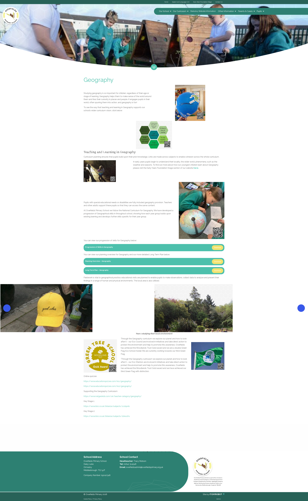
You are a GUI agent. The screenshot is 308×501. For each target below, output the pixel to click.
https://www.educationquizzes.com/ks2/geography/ (108, 386)
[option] (98, 438)
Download (217, 247)
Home (166, 2)
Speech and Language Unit (180, 2)
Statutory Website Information (203, 11)
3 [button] (151, 452)
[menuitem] (165, 11)
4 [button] (154, 452)
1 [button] (144, 452)
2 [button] (147, 452)
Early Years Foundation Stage (202, 2)
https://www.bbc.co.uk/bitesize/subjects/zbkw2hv (107, 416)
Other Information (226, 11)
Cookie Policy (88, 499)
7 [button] (165, 452)
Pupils (259, 11)
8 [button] (169, 452)
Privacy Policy (97, 499)
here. (196, 168)
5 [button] (158, 452)
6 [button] (162, 452)
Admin (218, 499)
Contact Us (218, 2)
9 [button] (172, 452)
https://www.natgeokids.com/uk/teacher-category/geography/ (113, 396)
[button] (77, 308)
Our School (164, 11)
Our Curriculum (179, 11)
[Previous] (7, 308)
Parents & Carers (245, 11)
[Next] (301, 308)
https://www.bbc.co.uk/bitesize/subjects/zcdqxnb (107, 406)
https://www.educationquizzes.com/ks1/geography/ (108, 381)
